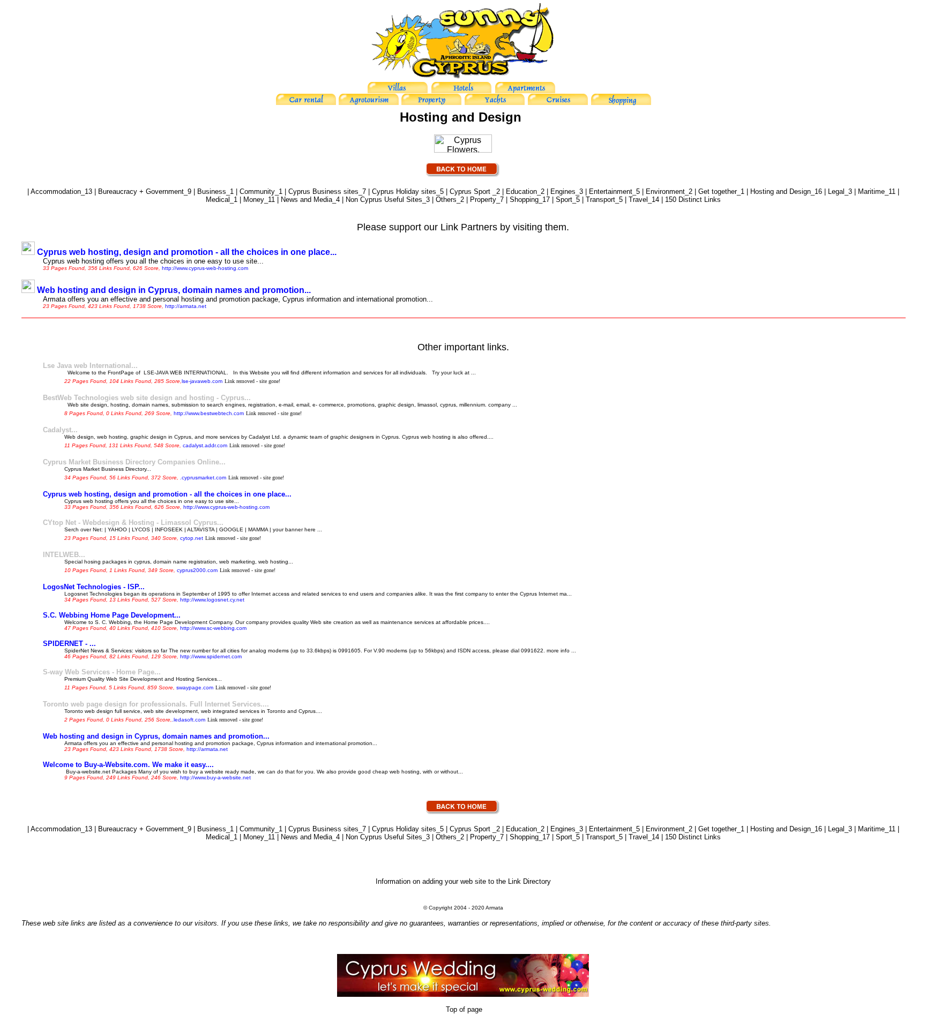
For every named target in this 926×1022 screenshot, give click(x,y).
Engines (563, 191)
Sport (564, 200)
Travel (638, 200)
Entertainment (610, 191)
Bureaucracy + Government (141, 191)
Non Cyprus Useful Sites (384, 200)
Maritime (871, 191)
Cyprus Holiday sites (404, 191)
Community (257, 191)
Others (446, 200)
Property (483, 200)
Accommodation (56, 191)
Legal (836, 191)
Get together (717, 191)
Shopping (524, 200)
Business (211, 191)
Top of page (463, 1009)
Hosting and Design (780, 191)
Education (521, 191)
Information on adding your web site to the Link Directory (463, 881)
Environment (665, 191)
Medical (218, 200)
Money (253, 200)
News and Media (306, 200)
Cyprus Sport (471, 191)
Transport (600, 200)
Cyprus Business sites (323, 191)
